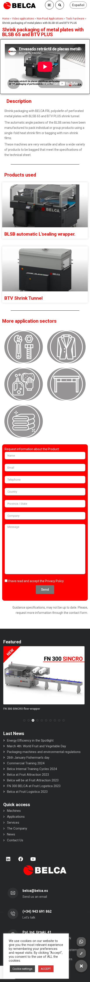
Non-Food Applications (50, 18)
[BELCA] (19, 6)
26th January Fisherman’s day (28, 758)
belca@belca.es (35, 891)
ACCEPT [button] (46, 968)
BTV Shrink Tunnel (23, 298)
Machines (14, 811)
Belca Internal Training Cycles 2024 (32, 769)
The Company (17, 828)
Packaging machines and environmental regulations (44, 752)
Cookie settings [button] (22, 968)
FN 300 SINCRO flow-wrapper (21, 708)
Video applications (23, 18)
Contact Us (15, 840)
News (11, 834)
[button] (24, 720)
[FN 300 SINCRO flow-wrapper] (44, 675)
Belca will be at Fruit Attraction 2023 (33, 780)
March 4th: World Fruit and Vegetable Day (36, 746)
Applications (16, 817)
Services (13, 822)
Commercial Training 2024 (25, 763)
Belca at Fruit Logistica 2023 (27, 792)
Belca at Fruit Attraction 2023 (28, 775)
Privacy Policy (54, 581)
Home (5, 18)
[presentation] (5, 720)
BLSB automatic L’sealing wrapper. (39, 234)
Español (78, 5)
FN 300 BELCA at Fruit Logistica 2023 (34, 786)
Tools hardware (75, 18)
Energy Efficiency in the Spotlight (30, 740)
